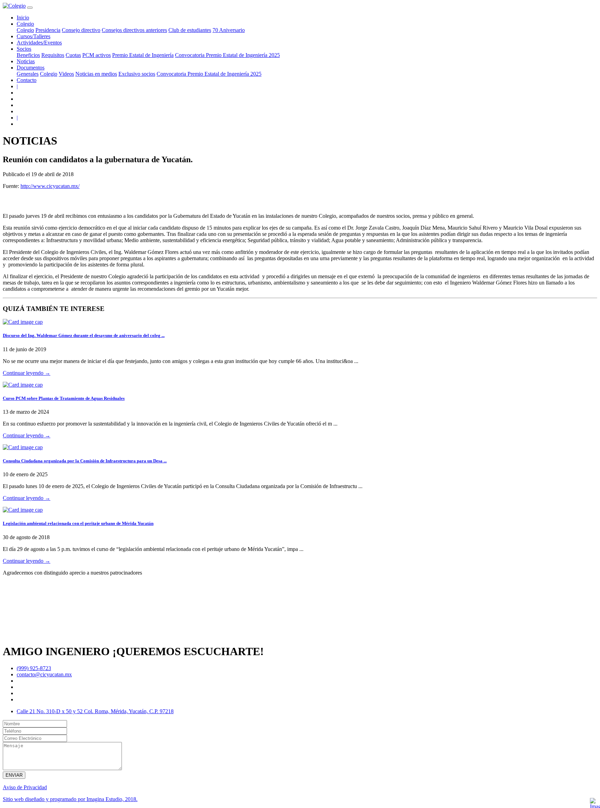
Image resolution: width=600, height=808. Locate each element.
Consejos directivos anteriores (134, 30)
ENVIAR (14, 775)
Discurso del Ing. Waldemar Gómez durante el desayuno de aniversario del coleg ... (84, 335)
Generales (28, 74)
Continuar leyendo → (26, 373)
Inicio (23, 17)
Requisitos (52, 55)
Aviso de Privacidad (25, 787)
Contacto (26, 80)
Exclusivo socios (136, 74)
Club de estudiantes (189, 30)
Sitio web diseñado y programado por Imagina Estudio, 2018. (70, 799)
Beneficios (28, 55)
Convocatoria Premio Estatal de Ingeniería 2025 (227, 55)
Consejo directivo (81, 30)
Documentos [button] (30, 68)
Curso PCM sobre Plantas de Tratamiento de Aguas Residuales (64, 398)
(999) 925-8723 (34, 668)
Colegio (25, 30)
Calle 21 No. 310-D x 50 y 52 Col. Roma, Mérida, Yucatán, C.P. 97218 (95, 711)
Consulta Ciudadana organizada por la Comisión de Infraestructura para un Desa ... (85, 460)
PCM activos (96, 55)
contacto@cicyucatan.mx (44, 674)
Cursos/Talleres (33, 36)
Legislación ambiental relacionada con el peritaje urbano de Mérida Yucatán (78, 523)
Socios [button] (24, 49)
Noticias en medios (96, 74)
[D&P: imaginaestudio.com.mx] (594, 802)
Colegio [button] (25, 24)
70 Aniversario (228, 30)
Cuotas (73, 55)
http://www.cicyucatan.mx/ (50, 186)
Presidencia (47, 30)
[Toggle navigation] (30, 8)
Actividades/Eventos (39, 43)
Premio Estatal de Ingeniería (143, 55)
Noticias (26, 61)
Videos (66, 74)
